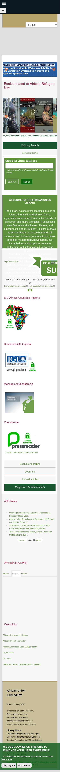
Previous (6, 69)
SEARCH (12, 181)
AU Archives (8, 652)
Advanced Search (30, 152)
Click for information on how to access (21, 452)
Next (53, 69)
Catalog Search (30, 145)
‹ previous (21, 540)
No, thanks (24, 765)
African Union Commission (14, 640)
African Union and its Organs (15, 635)
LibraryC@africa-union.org (42, 285)
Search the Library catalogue (21, 160)
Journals (30, 471)
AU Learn (7, 658)
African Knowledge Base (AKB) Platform (20, 646)
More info (6, 759)
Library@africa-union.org (16, 285)
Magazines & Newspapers (30, 487)
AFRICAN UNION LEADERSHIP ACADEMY (22, 664)
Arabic (6, 573)
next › (38, 540)
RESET (26, 181)
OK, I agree (9, 765)
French (24, 573)
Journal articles (30, 479)
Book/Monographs (30, 464)
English (15, 573)
